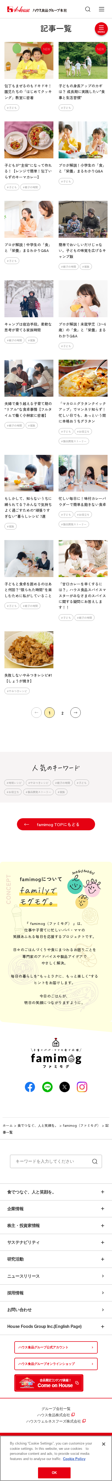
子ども (13, 108)
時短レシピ (15, 783)
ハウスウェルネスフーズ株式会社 (53, 1421)
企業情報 (15, 1209)
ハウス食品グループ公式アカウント (43, 1347)
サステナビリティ (23, 1242)
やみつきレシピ (18, 691)
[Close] (103, 1444)
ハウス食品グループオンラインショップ (46, 1364)
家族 (86, 266)
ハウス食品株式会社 (53, 1415)
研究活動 (15, 1259)
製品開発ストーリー (74, 441)
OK (54, 1473)
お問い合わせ (19, 1309)
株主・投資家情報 (23, 1225)
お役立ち (84, 431)
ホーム (8, 1125)
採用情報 (15, 1293)
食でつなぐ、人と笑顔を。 (37, 1125)
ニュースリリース (23, 1276)
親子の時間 (31, 187)
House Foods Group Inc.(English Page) (44, 1326)
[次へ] (75, 712)
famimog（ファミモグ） (82, 1125)
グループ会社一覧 (56, 1409)
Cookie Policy (74, 1459)
